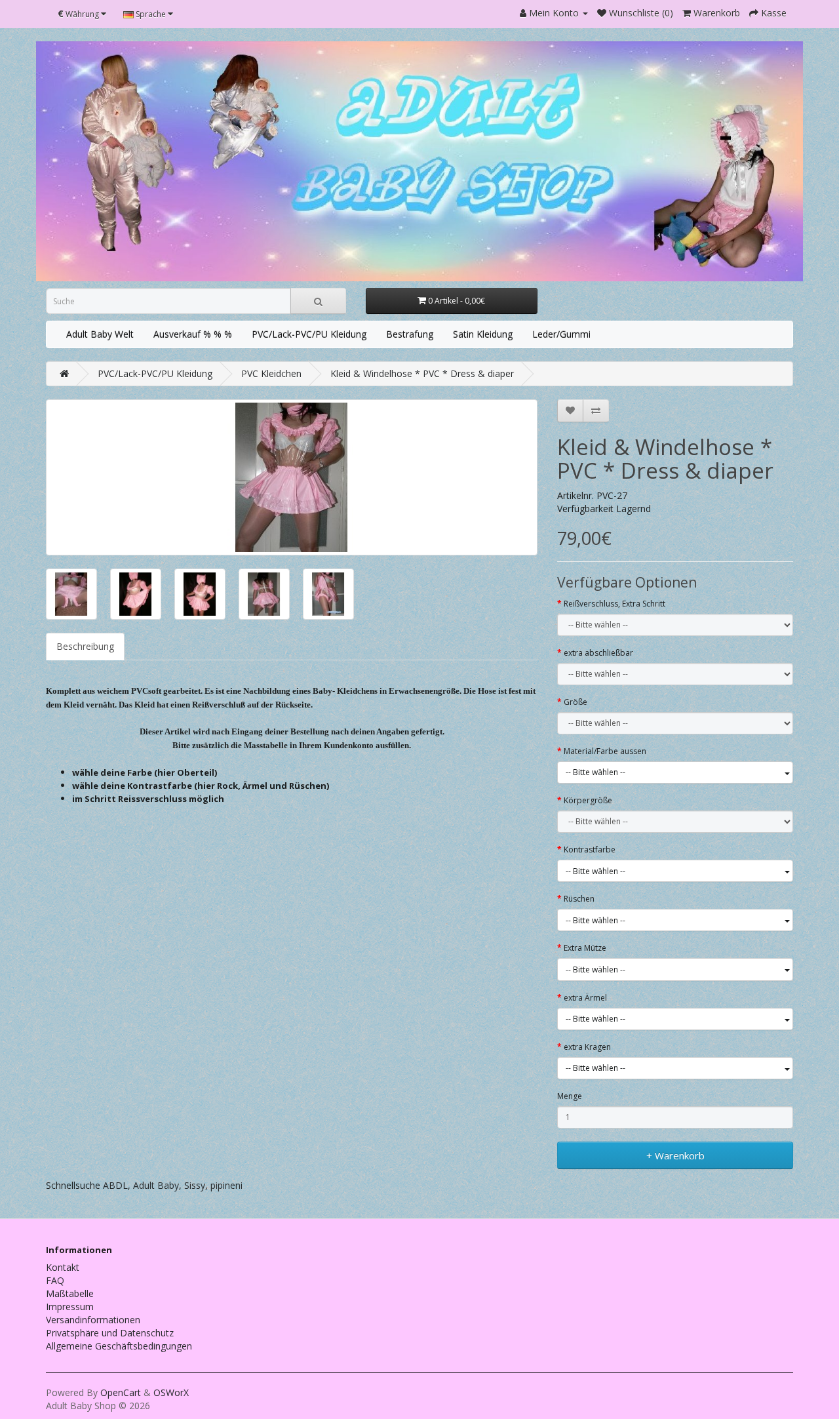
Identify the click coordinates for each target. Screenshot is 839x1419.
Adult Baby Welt (100, 334)
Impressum (70, 1306)
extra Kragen (587, 1046)
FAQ (55, 1280)
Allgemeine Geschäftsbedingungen (119, 1346)
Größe (575, 702)
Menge (569, 1096)
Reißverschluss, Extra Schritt (614, 603)
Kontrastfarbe (589, 849)
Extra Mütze (585, 947)
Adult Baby (156, 1185)
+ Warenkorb (675, 1155)
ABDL (115, 1185)
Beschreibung (85, 646)
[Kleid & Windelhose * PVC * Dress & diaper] (291, 477)
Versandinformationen (93, 1319)
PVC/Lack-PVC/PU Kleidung (309, 334)
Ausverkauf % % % (192, 334)
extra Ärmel (585, 997)
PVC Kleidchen (271, 373)
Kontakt (62, 1267)
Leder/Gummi (561, 334)
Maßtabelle (70, 1293)
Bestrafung (409, 334)
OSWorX (171, 1392)
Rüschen (579, 898)
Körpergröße (588, 800)
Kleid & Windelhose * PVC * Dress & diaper (422, 373)
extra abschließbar (598, 652)
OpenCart (120, 1392)
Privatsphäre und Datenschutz (110, 1333)
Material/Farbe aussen (605, 751)
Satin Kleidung (483, 334)
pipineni (226, 1185)
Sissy (194, 1185)
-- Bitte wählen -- (595, 772)
